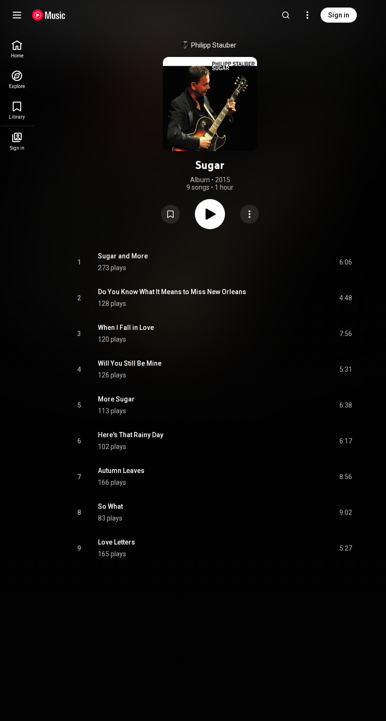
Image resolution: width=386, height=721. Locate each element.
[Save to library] (170, 214)
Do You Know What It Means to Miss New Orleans (172, 292)
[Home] (48, 15)
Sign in (338, 15)
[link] (17, 49)
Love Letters (116, 542)
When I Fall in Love (126, 327)
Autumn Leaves (121, 470)
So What (110, 506)
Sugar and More (123, 256)
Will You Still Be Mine (129, 363)
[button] (170, 214)
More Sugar (116, 399)
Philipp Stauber (213, 45)
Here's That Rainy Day (130, 435)
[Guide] (17, 15)
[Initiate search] (285, 15)
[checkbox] (345, 262)
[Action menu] (249, 214)
